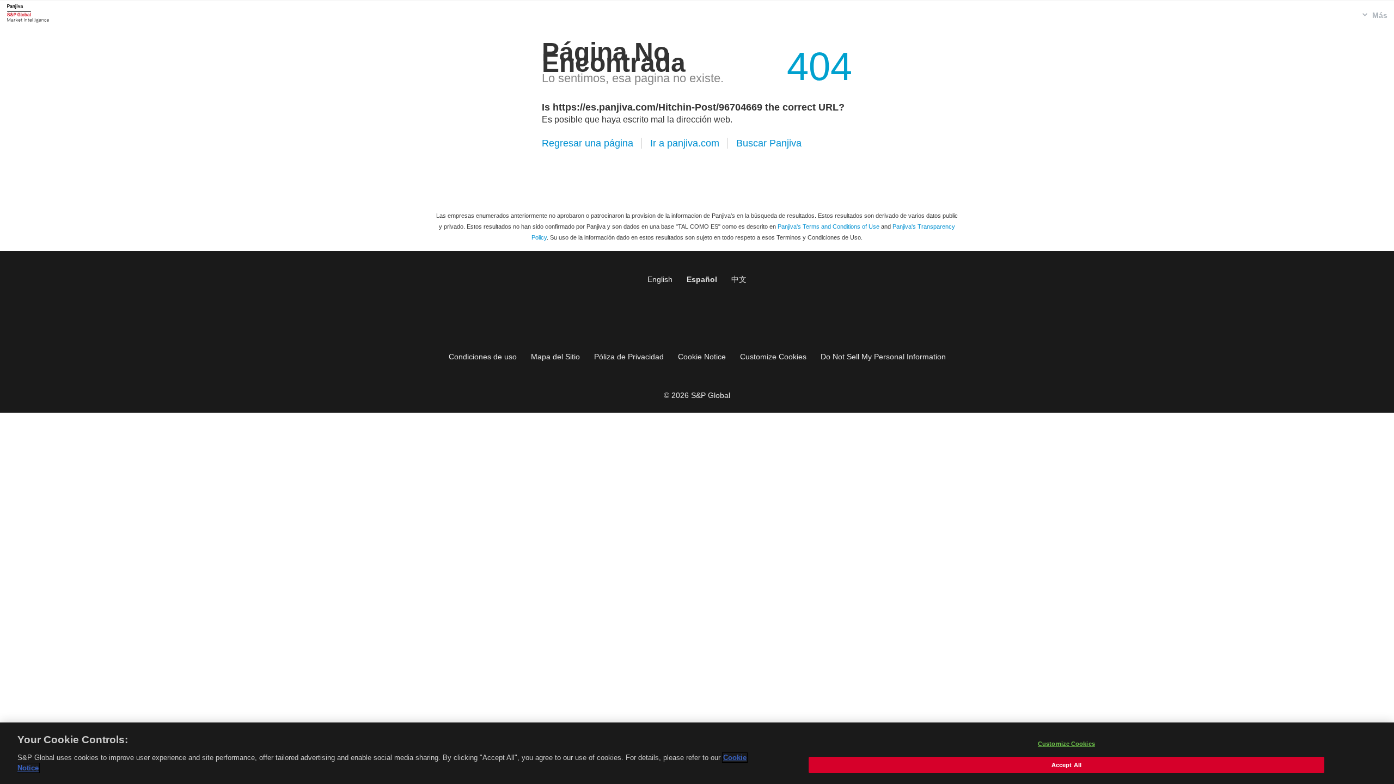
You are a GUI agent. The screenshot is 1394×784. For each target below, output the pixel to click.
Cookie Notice (702, 356)
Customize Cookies (773, 356)
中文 (739, 279)
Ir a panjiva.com (684, 143)
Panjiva (28, 13)
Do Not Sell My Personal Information (883, 356)
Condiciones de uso (483, 356)
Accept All (1066, 765)
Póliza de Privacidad (629, 356)
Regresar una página (587, 143)
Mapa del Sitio (555, 356)
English (659, 279)
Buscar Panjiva (769, 143)
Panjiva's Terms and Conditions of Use (828, 226)
